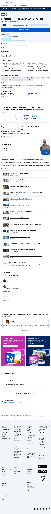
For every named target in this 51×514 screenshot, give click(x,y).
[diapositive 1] (23, 330)
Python (3, 444)
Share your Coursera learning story (43, 458)
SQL (2, 445)
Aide (27, 475)
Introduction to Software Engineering (20, 173)
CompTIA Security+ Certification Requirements (42, 438)
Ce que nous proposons (6, 469)
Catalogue (4, 475)
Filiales (28, 484)
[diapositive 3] (26, 330)
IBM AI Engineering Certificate (17, 449)
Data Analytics (4, 434)
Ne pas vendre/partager (30, 490)
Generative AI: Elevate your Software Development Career (25, 243)
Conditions (29, 471)
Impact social (4, 495)
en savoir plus (14, 407)
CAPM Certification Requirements (42, 430)
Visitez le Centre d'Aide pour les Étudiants (13, 402)
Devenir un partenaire (6, 494)
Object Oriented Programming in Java (20, 186)
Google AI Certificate (18, 429)
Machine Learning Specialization (30, 450)
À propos (3, 467)
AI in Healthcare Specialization (29, 438)
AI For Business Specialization (29, 433)
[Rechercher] (34, 2)
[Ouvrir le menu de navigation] (2, 2)
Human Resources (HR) (6, 438)
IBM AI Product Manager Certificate (18, 452)
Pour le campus (4, 492)
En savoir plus (15, 36)
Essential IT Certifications (41, 442)
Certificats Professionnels (4, 479)
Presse (28, 467)
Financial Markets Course (30, 447)
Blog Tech (16, 477)
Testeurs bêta (17, 471)
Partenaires (16, 469)
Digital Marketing (5, 436)
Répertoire (29, 482)
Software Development (23, 5)
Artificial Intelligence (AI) (5, 430)
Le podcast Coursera (18, 475)
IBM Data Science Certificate (17, 455)
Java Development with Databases (19, 218)
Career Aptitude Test (43, 427)
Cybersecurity (4, 432)
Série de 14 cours (5, 44)
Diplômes (3, 485)
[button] (26, 25)
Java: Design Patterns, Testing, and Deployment (23, 231)
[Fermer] (48, 8)
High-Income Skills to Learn (43, 445)
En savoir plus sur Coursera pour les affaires (12, 112)
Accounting (4, 427)
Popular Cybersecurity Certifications (43, 454)
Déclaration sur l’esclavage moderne (31, 487)
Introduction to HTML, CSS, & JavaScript (21, 199)
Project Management (6, 442)
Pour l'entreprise (5, 487)
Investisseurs (29, 469)
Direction (3, 471)
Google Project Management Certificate (17, 442)
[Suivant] (48, 324)
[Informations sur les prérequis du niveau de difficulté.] (11, 52)
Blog (15, 473)
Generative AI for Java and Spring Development (22, 250)
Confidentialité (29, 473)
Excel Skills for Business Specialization (31, 444)
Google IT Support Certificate (17, 438)
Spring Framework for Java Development (21, 211)
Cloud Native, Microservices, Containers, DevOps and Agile (25, 224)
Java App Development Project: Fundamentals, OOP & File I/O (26, 192)
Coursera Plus (4, 477)
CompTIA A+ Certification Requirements (42, 434)
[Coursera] (8, 2)
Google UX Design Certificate (17, 445)
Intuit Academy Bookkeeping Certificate (17, 459)
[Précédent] (2, 324)
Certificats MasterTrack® (4, 482)
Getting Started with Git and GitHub (19, 205)
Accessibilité (29, 477)
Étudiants (16, 467)
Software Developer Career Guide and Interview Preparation (26, 256)
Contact (28, 479)
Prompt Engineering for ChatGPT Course (31, 454)
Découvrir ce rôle (5, 136)
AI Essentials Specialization (29, 430)
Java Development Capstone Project (20, 237)
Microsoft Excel (4, 440)
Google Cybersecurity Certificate (18, 432)
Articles (28, 480)
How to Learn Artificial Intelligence (43, 448)
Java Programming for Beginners (19, 180)
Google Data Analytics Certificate (18, 435)
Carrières (3, 473)
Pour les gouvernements (5, 489)
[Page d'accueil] (1, 5)
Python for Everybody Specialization (31, 457)
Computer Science (13, 5)
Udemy (3, 499)
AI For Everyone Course (31, 435)
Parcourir (6, 5)
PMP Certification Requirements (42, 451)
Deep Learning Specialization (29, 441)
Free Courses (4, 497)
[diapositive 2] (24, 330)
